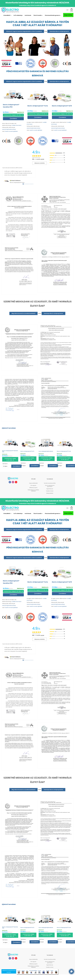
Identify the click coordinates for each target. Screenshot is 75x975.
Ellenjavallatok (49, 493)
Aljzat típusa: (5, 463)
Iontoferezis (28, 15)
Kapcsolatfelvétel (33, 483)
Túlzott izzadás (37, 15)
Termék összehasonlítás (50, 483)
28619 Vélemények (36, 157)
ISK (67, 10)
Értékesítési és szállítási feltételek (33, 490)
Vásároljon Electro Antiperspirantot (59, 31)
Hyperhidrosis (49, 488)
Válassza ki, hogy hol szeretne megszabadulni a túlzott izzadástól (24, 31)
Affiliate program (33, 487)
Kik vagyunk (33, 485)
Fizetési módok (49, 491)
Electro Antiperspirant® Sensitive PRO (10, 451)
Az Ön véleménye (18, 15)
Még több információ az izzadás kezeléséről (23, 313)
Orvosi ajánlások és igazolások (49, 486)
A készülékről (6, 15)
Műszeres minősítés (39, 163)
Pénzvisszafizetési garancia (52, 15)
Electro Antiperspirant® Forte (64, 451)
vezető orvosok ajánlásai (36, 130)
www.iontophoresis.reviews (9, 129)
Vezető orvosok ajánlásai (11, 131)
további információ (16, 125)
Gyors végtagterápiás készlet (46, 451)
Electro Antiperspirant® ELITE (27, 451)
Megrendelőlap (68, 15)
